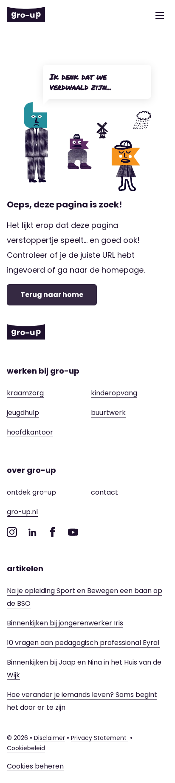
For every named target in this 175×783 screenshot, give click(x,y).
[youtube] (73, 532)
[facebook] (53, 532)
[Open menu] (159, 15)
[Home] (26, 15)
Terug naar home (51, 294)
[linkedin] (32, 532)
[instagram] (12, 532)
